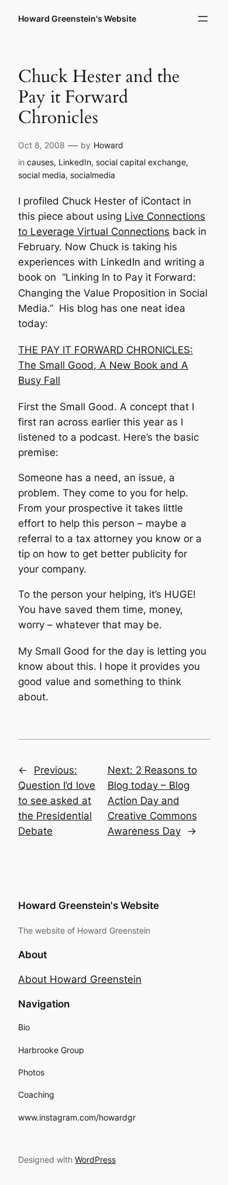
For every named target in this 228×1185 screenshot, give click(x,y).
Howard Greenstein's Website (77, 18)
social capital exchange (141, 162)
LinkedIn (74, 162)
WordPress (95, 1159)
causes (40, 162)
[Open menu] (203, 19)
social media (41, 175)
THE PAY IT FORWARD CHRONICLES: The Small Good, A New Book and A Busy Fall (105, 365)
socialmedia (92, 175)
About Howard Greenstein (79, 979)
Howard (108, 145)
